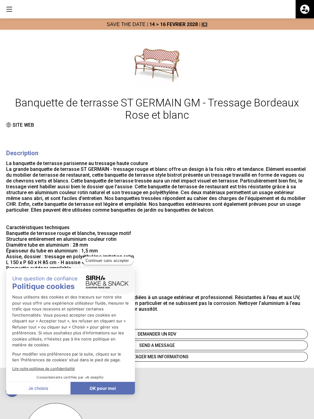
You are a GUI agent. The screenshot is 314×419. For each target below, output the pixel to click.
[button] (9, 9)
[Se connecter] (305, 9)
